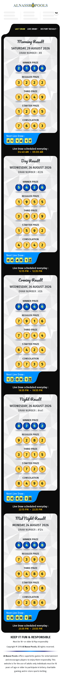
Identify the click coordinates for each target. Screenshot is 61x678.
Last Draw (20, 29)
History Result (48, 29)
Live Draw (32, 29)
